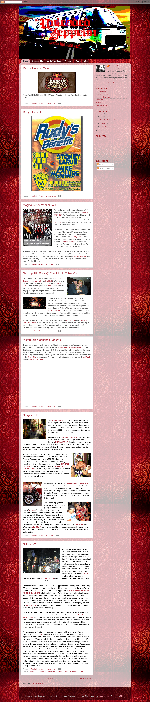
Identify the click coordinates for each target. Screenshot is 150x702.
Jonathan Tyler (44, 672)
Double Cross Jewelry (104, 94)
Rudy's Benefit (32, 112)
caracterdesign (104, 696)
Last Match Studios (103, 105)
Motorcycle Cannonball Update (42, 339)
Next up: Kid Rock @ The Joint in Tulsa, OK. (50, 273)
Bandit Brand (101, 91)
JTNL (49, 286)
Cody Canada (78, 237)
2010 (101, 130)
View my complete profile (105, 83)
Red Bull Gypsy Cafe (36, 68)
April (102, 117)
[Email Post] (59, 103)
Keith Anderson (57, 672)
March (103, 123)
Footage (68, 61)
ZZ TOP (38, 281)
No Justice (73, 672)
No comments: (50, 103)
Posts (101, 164)
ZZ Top (80, 672)
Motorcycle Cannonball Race (69, 347)
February (104, 126)
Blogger (123, 696)
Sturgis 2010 (31, 415)
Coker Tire (32, 357)
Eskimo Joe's (34, 672)
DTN (85, 61)
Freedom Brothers (103, 97)
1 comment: (49, 264)
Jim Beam (57, 222)
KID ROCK (70, 320)
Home (25, 61)
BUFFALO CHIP (58, 420)
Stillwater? (29, 544)
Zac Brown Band (36, 360)
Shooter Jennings (68, 242)
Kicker (66, 672)
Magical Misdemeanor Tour (39, 205)
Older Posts (85, 678)
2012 (101, 114)
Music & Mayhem (54, 61)
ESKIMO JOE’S (47, 578)
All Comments (104, 168)
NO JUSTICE (31, 605)
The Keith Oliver (115, 66)
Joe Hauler (100, 100)
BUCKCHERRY (61, 442)
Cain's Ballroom (80, 256)
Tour (77, 61)
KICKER (48, 281)
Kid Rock (86, 357)
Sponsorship (37, 61)
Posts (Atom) (38, 683)
